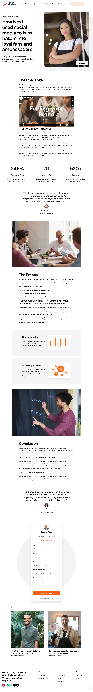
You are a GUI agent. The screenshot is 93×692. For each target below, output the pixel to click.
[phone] (17, 685)
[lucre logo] (10, 2)
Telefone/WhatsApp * (39, 570)
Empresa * (36, 553)
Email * (35, 561)
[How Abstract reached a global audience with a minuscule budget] (64, 629)
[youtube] (3, 685)
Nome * (35, 545)
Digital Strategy (16, 16)
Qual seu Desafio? (38, 578)
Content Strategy (6, 16)
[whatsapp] (10, 685)
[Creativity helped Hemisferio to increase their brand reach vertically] (27, 629)
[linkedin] (7, 685)
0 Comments (21, 655)
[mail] (14, 685)
